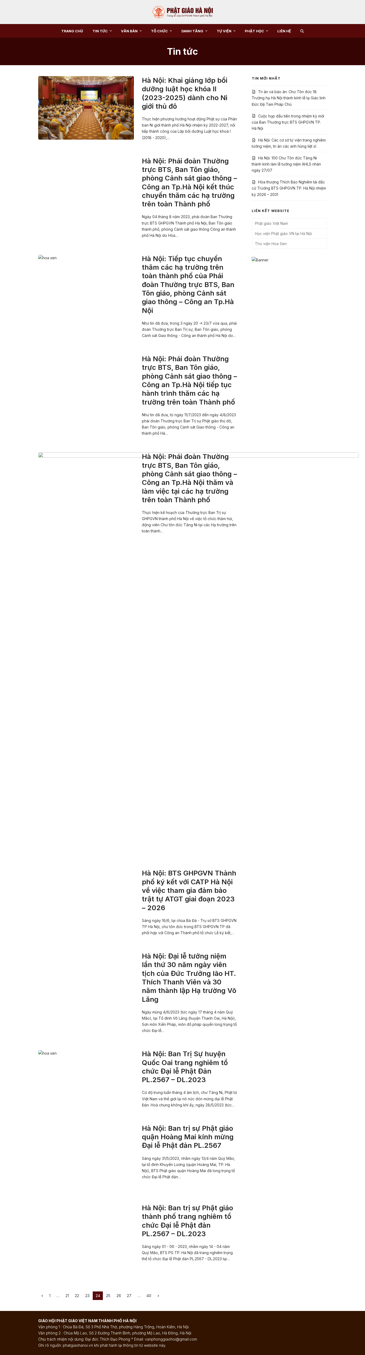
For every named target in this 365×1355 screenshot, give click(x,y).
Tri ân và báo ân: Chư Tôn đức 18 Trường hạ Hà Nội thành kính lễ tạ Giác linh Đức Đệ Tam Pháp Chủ (288, 97)
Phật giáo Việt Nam (271, 223)
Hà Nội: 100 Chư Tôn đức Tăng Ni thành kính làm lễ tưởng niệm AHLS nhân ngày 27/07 (286, 164)
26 (120, 1295)
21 (68, 1295)
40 (150, 1295)
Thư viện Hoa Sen (271, 243)
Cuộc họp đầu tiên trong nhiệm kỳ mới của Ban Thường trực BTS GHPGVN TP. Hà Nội (288, 122)
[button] (302, 31)
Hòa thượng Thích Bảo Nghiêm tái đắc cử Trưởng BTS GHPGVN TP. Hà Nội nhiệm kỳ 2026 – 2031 (289, 188)
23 (88, 1295)
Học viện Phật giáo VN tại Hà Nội (283, 233)
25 (109, 1295)
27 (130, 1295)
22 (78, 1295)
